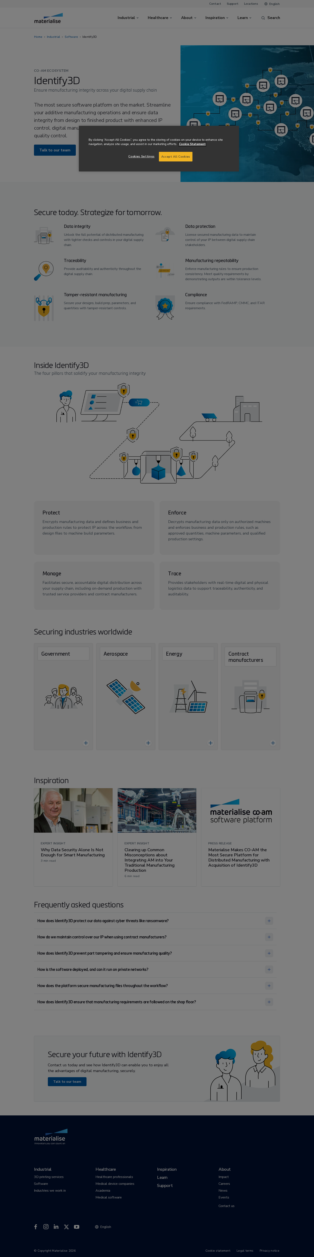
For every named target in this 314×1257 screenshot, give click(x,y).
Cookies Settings (141, 156)
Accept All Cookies (175, 157)
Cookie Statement (192, 144)
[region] (159, 149)
